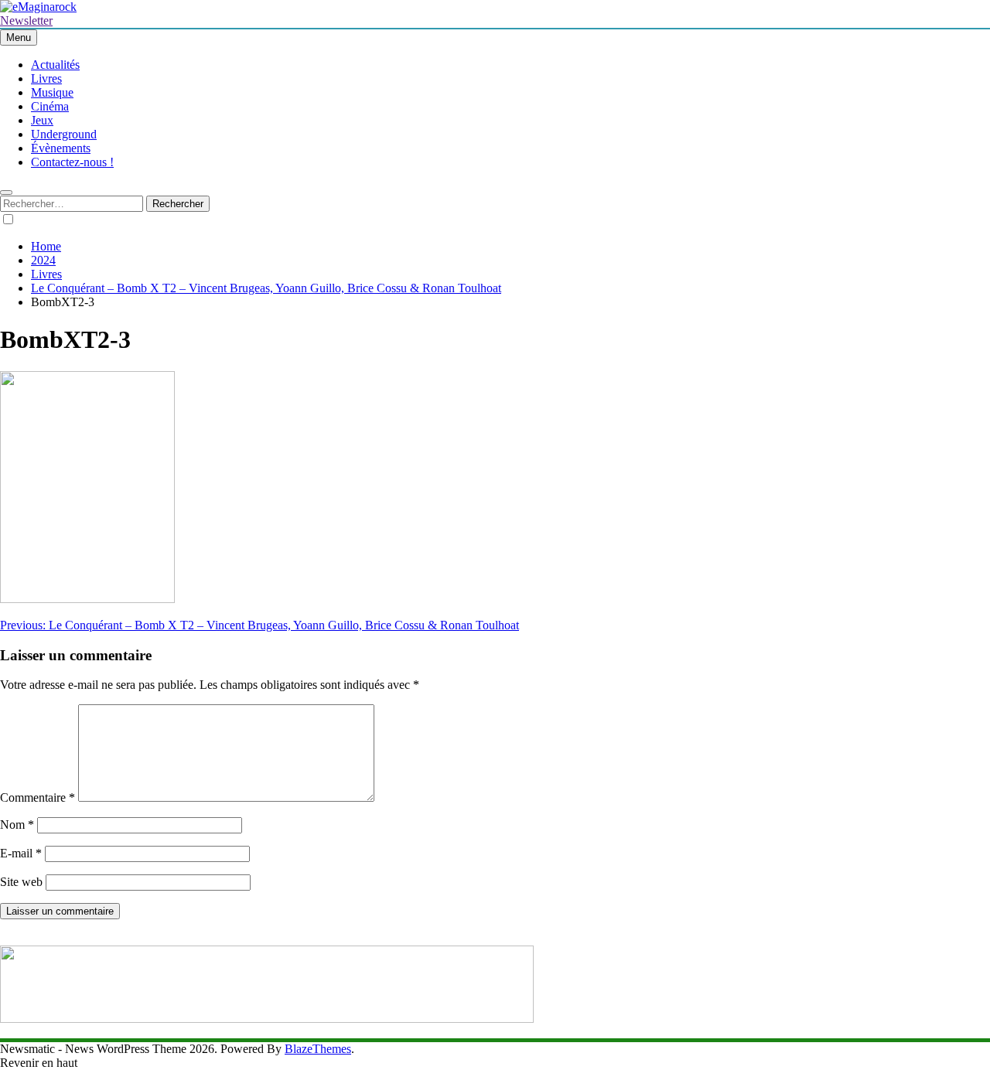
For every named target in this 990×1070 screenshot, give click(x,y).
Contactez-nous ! (72, 162)
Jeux (42, 120)
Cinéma (50, 106)
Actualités (55, 64)
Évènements (60, 148)
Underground (64, 134)
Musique (52, 92)
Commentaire (37, 797)
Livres (46, 78)
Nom (17, 824)
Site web (21, 881)
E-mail (21, 853)
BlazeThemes (318, 1048)
